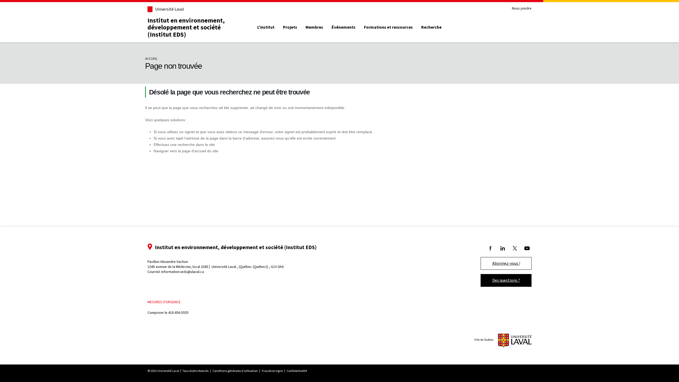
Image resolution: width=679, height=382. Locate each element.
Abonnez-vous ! (506, 263)
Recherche (431, 27)
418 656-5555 (178, 312)
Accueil (151, 58)
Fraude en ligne (272, 371)
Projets (290, 27)
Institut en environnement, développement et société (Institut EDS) (186, 27)
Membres (314, 27)
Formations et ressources (388, 27)
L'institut (266, 27)
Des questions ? (506, 280)
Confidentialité (297, 371)
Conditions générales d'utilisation (235, 371)
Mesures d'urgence (164, 302)
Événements (343, 27)
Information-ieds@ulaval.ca (182, 271)
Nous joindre (522, 8)
